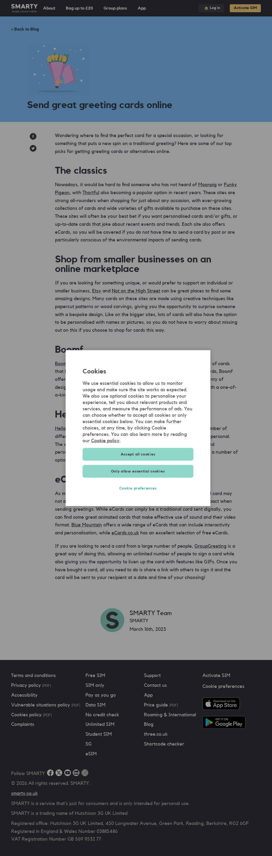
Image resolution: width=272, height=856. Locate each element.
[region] (138, 428)
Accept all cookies (138, 454)
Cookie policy (105, 440)
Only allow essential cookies (138, 471)
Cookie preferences (138, 488)
